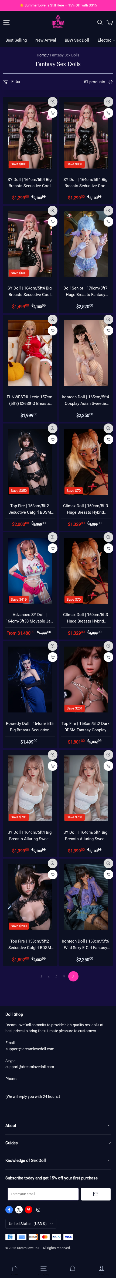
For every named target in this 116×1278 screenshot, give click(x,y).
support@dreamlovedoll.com (30, 1049)
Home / (43, 55)
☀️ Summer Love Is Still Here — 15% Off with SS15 (58, 5)
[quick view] (52, 102)
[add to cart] (52, 113)
